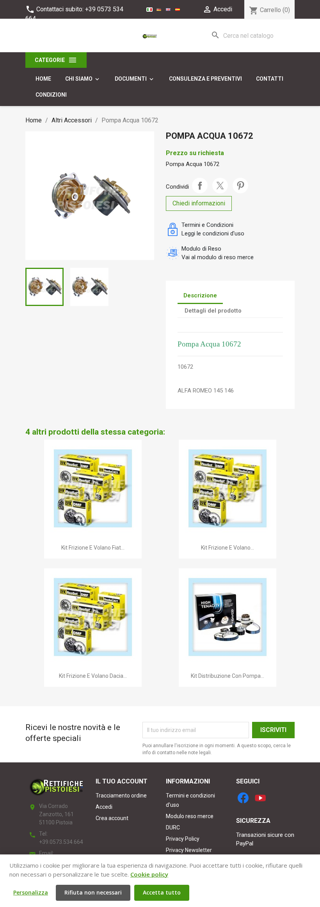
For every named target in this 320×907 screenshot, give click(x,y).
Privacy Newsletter (189, 850)
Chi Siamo (83, 79)
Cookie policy (149, 874)
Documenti (135, 79)
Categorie (56, 60)
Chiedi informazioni (198, 203)
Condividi (200, 185)
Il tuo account (122, 781)
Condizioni (51, 95)
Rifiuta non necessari (93, 892)
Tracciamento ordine (121, 795)
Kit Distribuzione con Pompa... (227, 676)
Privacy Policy (182, 839)
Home (43, 79)
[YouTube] (260, 797)
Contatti (269, 79)
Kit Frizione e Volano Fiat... (92, 548)
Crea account (112, 818)
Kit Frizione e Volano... (227, 548)
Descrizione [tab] (200, 295)
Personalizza (30, 892)
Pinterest (240, 185)
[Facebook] (243, 797)
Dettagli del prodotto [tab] (213, 310)
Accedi (104, 807)
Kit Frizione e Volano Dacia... (93, 676)
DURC (173, 827)
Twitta (220, 185)
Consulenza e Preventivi (205, 79)
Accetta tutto (162, 892)
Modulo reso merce (189, 816)
